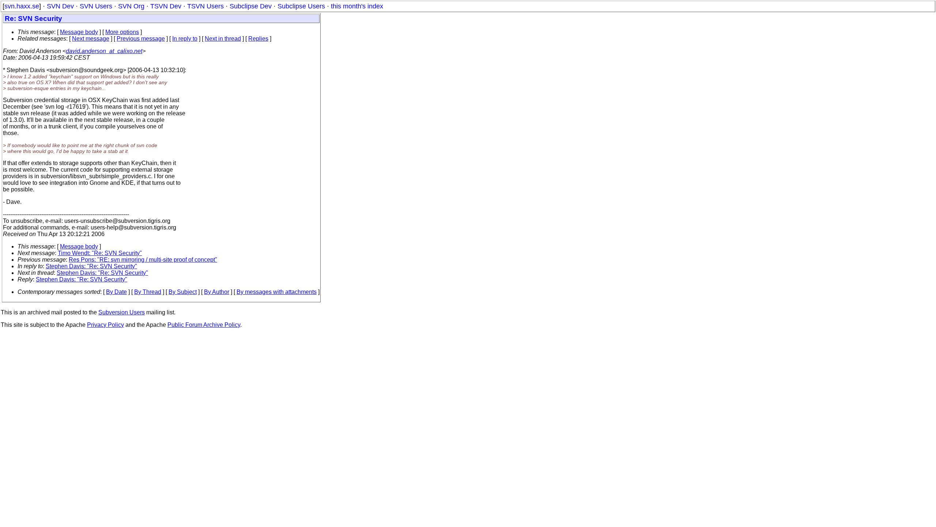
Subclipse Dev (251, 6)
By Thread (147, 292)
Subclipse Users (301, 6)
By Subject (183, 292)
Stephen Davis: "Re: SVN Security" (91, 266)
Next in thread (223, 38)
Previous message (141, 38)
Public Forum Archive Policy (203, 325)
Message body (79, 32)
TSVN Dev (165, 6)
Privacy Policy (105, 325)
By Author (216, 292)
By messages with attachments (277, 292)
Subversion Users (121, 312)
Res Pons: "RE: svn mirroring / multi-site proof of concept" (143, 260)
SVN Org (131, 6)
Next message (90, 38)
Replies (258, 38)
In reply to (184, 38)
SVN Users (96, 6)
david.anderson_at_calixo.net (104, 51)
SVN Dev (60, 6)
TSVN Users (205, 6)
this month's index (357, 6)
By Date (116, 292)
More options (122, 32)
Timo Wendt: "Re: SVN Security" (100, 253)
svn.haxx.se (21, 6)
